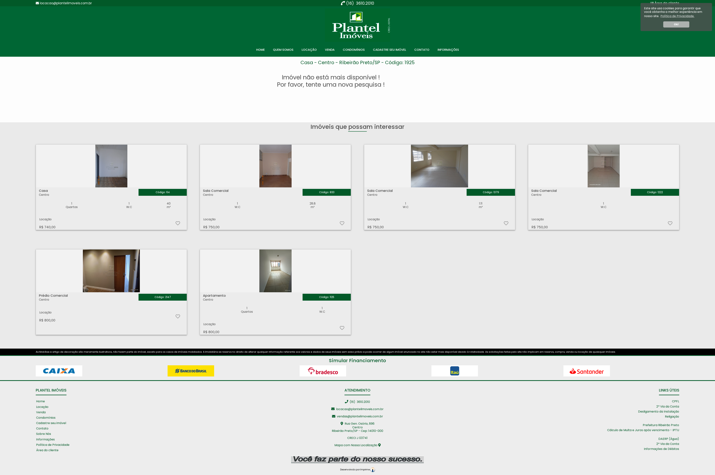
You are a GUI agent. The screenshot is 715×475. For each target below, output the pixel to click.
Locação (309, 50)
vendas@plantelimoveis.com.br (359, 416)
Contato (421, 50)
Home (260, 50)
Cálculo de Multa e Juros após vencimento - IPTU (643, 430)
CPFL (675, 401)
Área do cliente (47, 450)
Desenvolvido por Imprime (355, 469)
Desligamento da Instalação (658, 412)
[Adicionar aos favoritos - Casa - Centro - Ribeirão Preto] (177, 224)
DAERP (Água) (668, 439)
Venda (330, 50)
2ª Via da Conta (667, 407)
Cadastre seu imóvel (51, 423)
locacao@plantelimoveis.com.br (359, 409)
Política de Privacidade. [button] (677, 16)
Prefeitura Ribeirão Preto (661, 425)
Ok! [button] (676, 24)
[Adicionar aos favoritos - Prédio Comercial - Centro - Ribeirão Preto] (177, 317)
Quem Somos (283, 50)
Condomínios (354, 50)
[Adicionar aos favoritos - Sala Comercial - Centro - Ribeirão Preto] (341, 224)
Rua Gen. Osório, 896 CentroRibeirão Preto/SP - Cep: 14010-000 (357, 427)
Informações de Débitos (661, 449)
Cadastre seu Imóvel (389, 50)
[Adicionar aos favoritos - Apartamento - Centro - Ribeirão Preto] (341, 328)
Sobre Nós (43, 434)
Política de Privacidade (52, 445)
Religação (672, 417)
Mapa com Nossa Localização (356, 445)
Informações (448, 50)
